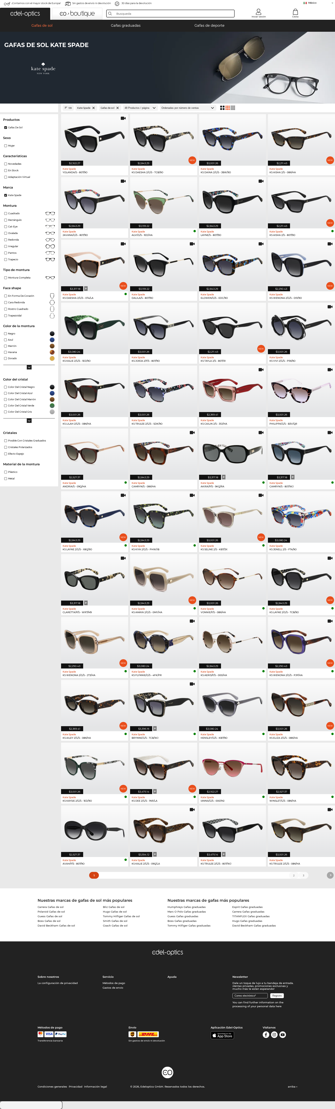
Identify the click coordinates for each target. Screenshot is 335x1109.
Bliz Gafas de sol (113, 906)
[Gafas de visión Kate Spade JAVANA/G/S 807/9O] (94, 201)
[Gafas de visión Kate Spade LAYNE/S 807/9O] (232, 201)
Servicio (108, 977)
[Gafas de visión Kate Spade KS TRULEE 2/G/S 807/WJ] (232, 829)
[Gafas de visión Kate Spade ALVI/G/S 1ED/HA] (163, 201)
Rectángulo (15, 220)
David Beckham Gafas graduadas (254, 925)
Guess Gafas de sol (50, 916)
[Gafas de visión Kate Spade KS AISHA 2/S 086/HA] (301, 138)
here (278, 1006)
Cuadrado (14, 213)
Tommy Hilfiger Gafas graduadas (189, 925)
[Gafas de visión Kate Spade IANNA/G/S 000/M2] (232, 766)
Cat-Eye (12, 226)
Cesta (295, 16)
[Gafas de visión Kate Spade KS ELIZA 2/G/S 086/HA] (301, 703)
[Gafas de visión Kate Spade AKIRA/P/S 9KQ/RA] (232, 452)
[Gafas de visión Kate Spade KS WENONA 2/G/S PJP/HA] (301, 640)
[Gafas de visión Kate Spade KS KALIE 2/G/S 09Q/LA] (163, 829)
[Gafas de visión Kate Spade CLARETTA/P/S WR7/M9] (94, 578)
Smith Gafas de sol (115, 920)
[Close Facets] (29, 108)
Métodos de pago (114, 983)
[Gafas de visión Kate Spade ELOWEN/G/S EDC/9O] (232, 263)
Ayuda (172, 977)
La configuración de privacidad (58, 983)
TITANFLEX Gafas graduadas (251, 916)
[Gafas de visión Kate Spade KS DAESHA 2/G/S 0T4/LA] (94, 263)
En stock (13, 170)
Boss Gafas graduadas (182, 920)
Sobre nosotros (48, 977)
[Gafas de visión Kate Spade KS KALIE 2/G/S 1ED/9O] (94, 326)
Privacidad (75, 1086)
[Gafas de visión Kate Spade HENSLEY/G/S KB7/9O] (232, 703)
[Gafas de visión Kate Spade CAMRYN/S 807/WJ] (301, 452)
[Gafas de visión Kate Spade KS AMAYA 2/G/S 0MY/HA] (163, 578)
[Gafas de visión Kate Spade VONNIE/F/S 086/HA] (232, 578)
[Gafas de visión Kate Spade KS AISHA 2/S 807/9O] (301, 201)
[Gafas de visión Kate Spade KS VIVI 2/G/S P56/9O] (301, 326)
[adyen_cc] (40, 1034)
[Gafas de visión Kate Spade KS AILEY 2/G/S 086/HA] (94, 703)
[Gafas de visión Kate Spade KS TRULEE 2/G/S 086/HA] (301, 829)
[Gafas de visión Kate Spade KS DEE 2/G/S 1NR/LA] (163, 766)
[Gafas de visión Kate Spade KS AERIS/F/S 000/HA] (232, 640)
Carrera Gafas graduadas (248, 911)
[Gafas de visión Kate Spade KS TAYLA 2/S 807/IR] (232, 326)
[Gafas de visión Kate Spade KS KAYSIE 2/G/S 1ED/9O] (94, 766)
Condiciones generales (52, 1086)
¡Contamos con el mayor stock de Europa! (36, 3)
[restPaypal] (60, 1034)
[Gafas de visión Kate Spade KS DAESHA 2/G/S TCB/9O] (163, 138)
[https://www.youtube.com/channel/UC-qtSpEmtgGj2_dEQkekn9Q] (282, 1035)
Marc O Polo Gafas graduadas (187, 911)
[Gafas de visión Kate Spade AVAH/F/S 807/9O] (94, 829)
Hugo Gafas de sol (115, 911)
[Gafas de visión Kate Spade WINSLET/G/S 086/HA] (301, 766)
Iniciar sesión (259, 16)
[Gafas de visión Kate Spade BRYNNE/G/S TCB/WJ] (163, 703)
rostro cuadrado (18, 309)
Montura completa (19, 277)
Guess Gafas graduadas (183, 916)
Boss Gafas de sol (49, 920)
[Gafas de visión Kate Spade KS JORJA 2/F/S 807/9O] (163, 326)
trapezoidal (15, 315)
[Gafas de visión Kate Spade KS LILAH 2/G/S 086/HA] (94, 389)
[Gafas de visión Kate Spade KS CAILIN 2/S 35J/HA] (232, 389)
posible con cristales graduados (27, 440)
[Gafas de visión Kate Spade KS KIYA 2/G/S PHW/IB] (163, 515)
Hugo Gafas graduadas (247, 920)
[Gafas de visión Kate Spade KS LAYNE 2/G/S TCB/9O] (301, 578)
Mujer (11, 145)
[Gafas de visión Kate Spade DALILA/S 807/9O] (163, 263)
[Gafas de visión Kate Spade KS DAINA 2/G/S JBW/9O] (232, 138)
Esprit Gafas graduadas (247, 906)
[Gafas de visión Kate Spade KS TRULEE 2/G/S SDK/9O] (163, 389)
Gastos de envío (113, 987)
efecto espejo (16, 453)
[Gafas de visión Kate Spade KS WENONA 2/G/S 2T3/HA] (94, 640)
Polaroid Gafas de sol (51, 911)
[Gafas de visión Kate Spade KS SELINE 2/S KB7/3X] (232, 515)
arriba (292, 1086)
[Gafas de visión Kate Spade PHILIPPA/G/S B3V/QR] (301, 389)
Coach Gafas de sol (115, 925)
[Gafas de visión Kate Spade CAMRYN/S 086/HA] (163, 452)
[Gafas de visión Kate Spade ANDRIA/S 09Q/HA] (94, 452)
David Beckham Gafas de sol (56, 925)
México (312, 2)
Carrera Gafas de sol (51, 906)
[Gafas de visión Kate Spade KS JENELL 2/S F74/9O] (301, 515)
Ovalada (13, 233)
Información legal (95, 1086)
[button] (25, 14)
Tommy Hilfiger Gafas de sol (121, 916)
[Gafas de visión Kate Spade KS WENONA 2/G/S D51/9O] (301, 263)
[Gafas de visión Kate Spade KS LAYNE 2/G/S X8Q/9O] (94, 515)
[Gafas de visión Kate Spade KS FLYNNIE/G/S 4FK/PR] (163, 640)
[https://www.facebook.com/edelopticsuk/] (266, 1035)
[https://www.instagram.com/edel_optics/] (274, 1035)
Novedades (14, 163)
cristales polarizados (20, 447)
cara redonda (16, 302)
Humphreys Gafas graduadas (187, 906)
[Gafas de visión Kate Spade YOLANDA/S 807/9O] (94, 138)
